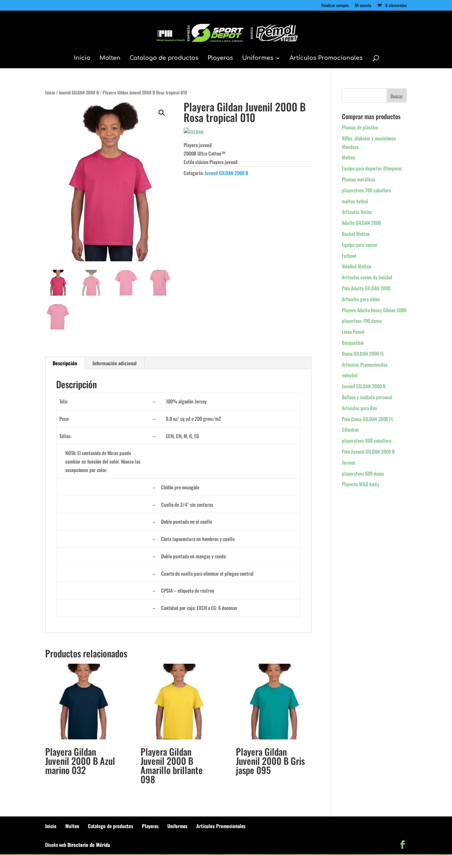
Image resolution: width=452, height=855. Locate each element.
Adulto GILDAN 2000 (361, 222)
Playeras (220, 58)
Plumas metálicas (358, 179)
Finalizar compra (335, 5)
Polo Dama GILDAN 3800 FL (367, 419)
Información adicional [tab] (115, 363)
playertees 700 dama (361, 320)
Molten (110, 58)
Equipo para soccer (359, 244)
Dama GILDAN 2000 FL (363, 353)
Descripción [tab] (65, 363)
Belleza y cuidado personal (367, 397)
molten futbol (355, 201)
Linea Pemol (353, 331)
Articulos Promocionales (365, 364)
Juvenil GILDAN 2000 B (79, 92)
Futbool (349, 255)
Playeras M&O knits (360, 484)
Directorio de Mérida (88, 844)
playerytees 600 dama (363, 473)
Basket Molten (356, 233)
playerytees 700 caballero (366, 190)
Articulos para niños (361, 299)
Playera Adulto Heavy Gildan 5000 (374, 310)
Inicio (82, 58)
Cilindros (350, 429)
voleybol (350, 375)
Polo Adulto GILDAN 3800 (366, 288)
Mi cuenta (363, 5)
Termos (348, 462)
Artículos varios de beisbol (367, 277)
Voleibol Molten (356, 266)
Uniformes (257, 58)
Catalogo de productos (164, 58)
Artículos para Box (359, 408)
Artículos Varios (357, 211)
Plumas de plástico (360, 127)
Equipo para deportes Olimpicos (372, 168)
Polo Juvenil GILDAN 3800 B (368, 451)
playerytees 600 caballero (366, 440)
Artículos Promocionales (326, 58)
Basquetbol (353, 342)
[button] (161, 112)
